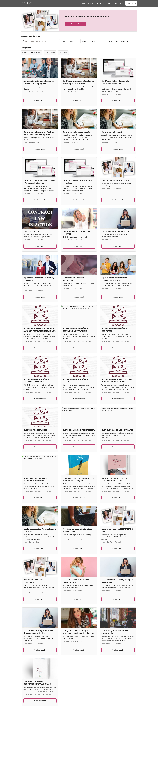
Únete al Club (75, 24)
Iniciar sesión (131, 3)
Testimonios (101, 3)
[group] (71, 52)
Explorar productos (86, 3)
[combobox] (70, 41)
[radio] (31, 52)
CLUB (110, 3)
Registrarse (119, 3)
